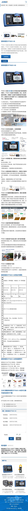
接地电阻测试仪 (21, 5)
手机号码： (6, 418)
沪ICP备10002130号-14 (12, 508)
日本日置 (15, 5)
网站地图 (20, 508)
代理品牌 (10, 5)
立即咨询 (6, 56)
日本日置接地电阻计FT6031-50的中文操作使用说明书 (13, 396)
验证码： (6, 434)
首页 (7, 5)
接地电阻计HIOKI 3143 (11, 404)
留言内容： (6, 425)
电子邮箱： (6, 421)
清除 (18, 438)
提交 (11, 438)
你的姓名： (6, 414)
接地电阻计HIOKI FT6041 (11, 406)
